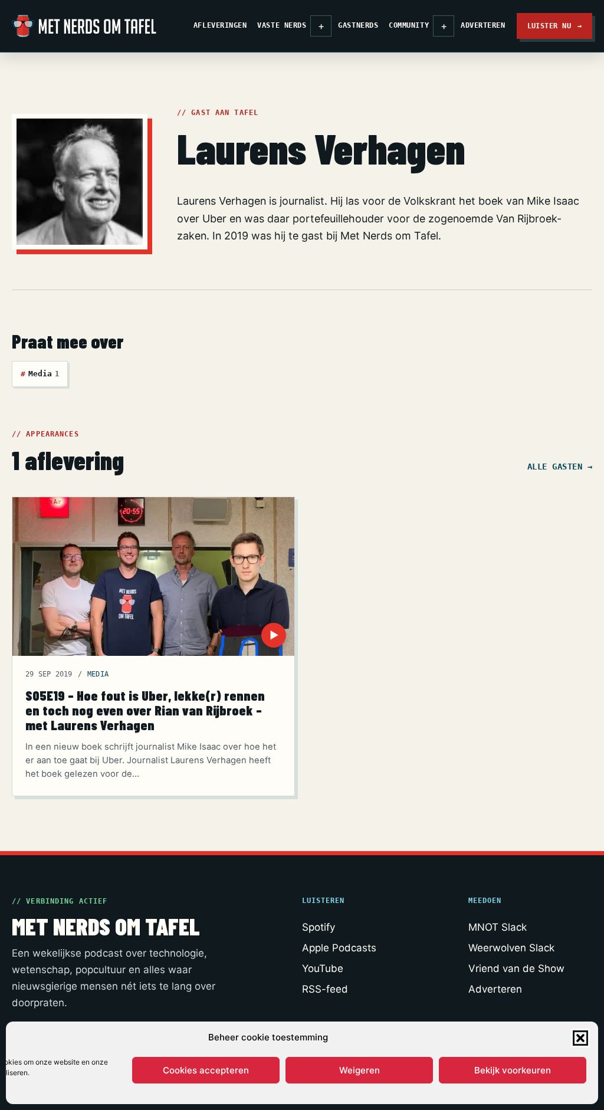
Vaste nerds (281, 25)
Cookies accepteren (206, 1070)
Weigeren (359, 1070)
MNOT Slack (497, 927)
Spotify (318, 927)
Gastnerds (358, 25)
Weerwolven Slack (511, 948)
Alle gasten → (559, 466)
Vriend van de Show (516, 968)
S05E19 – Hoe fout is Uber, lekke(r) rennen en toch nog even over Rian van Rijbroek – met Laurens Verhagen (145, 710)
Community (409, 25)
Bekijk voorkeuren (512, 1070)
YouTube (322, 968)
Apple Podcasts (339, 948)
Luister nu (554, 25)
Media (40, 373)
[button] (580, 1038)
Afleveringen (220, 25)
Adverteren (483, 25)
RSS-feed (325, 989)
